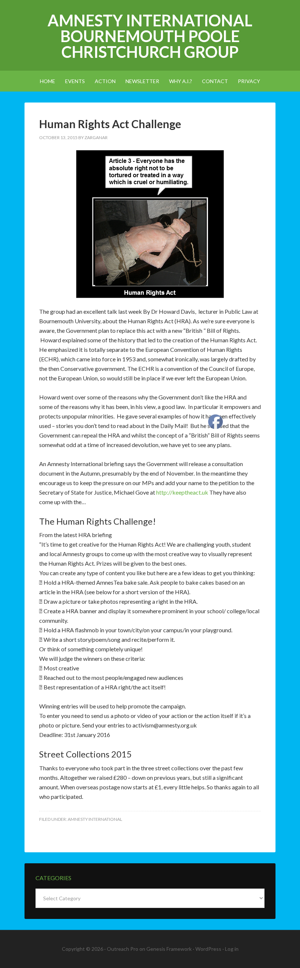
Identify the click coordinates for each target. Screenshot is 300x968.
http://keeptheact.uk (182, 492)
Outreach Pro (122, 949)
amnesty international (95, 819)
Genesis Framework (169, 949)
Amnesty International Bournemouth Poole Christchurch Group (150, 36)
